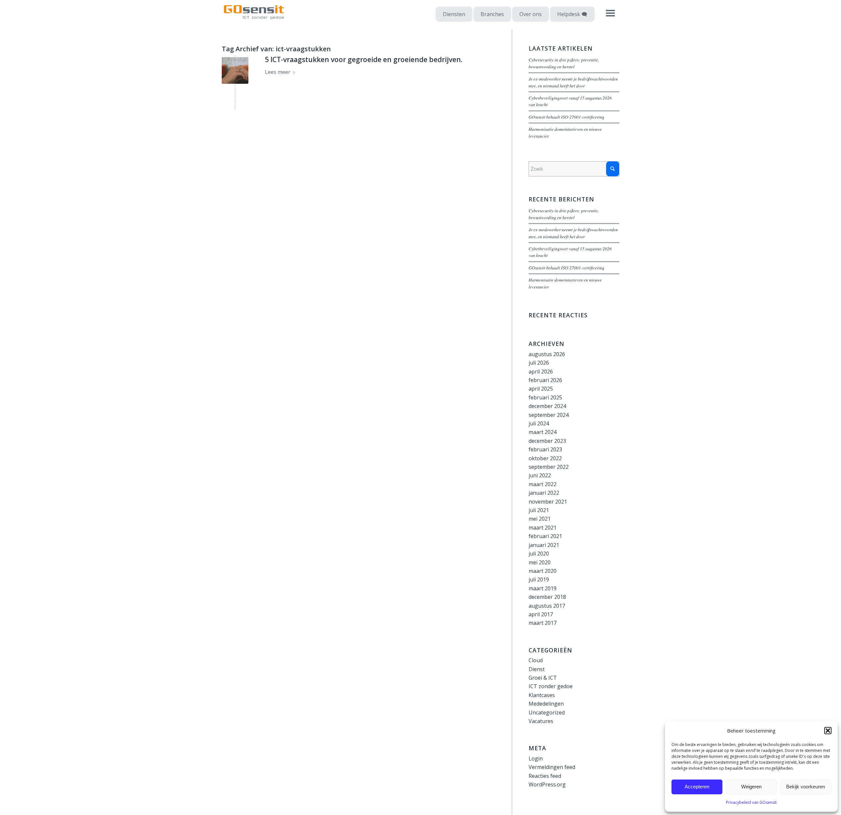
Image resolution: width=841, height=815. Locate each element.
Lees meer (277, 72)
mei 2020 (540, 562)
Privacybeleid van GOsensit (751, 802)
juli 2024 (539, 423)
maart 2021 (543, 527)
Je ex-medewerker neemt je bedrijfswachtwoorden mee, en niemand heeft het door (573, 82)
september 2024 (549, 415)
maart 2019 (543, 588)
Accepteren (697, 786)
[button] (828, 730)
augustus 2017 (547, 605)
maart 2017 (543, 622)
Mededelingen (546, 703)
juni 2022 (540, 475)
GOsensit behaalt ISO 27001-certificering (566, 117)
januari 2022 (544, 492)
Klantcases (542, 695)
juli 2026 (539, 362)
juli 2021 (539, 510)
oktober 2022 (545, 458)
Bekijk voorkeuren (805, 786)
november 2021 (548, 501)
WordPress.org (547, 784)
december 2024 (547, 406)
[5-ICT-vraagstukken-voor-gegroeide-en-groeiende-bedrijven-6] (235, 70)
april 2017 (541, 614)
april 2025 (541, 388)
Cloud (536, 660)
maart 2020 (543, 571)
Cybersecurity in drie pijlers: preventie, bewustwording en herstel (564, 63)
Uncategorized (547, 712)
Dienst (537, 669)
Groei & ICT (543, 677)
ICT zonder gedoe (551, 686)
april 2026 (541, 371)
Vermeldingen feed (552, 767)
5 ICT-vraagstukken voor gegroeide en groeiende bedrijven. (364, 59)
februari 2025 (545, 397)
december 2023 (547, 440)
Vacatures (541, 721)
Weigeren (751, 786)
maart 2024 (543, 432)
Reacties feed (545, 776)
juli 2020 (539, 553)
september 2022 (549, 466)
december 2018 (547, 596)
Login (536, 758)
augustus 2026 (547, 354)
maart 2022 (543, 484)
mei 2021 (540, 518)
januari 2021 (544, 545)
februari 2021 (545, 536)
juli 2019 (539, 579)
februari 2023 (545, 449)
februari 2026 (545, 380)
